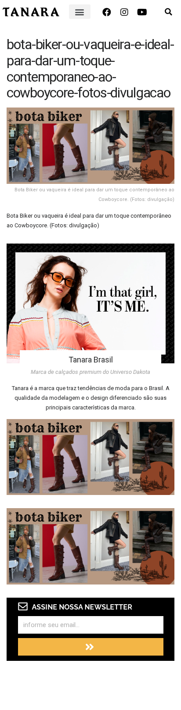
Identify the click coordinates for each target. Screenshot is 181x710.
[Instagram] (124, 12)
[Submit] (90, 647)
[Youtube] (142, 12)
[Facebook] (107, 12)
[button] (79, 11)
